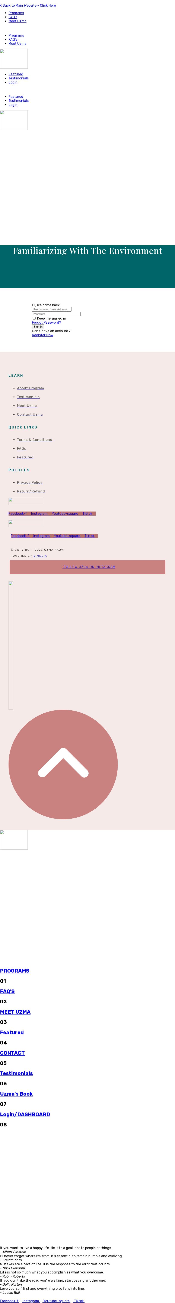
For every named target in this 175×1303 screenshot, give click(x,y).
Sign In (38, 326)
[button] (87, 28)
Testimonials (19, 78)
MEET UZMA (15, 1012)
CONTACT (12, 1053)
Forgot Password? (46, 322)
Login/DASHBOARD (25, 1114)
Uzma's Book (16, 1094)
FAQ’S (7, 991)
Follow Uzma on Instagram (89, 567)
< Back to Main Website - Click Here (28, 5)
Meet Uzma (17, 21)
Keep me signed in (51, 318)
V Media (40, 555)
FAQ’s (13, 17)
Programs (16, 13)
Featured (16, 74)
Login (13, 82)
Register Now (42, 335)
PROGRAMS (14, 971)
